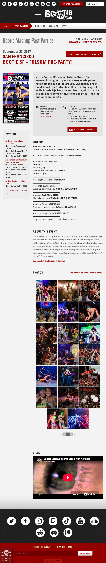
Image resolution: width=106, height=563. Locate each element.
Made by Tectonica (53, 561)
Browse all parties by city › (85, 42)
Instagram (15, 4)
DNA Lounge (45, 116)
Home (6, 26)
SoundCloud (37, 4)
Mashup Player (6, 559)
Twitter (4, 4)
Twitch (21, 4)
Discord (48, 4)
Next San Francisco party (83, 54)
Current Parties (71, 4)
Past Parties (21, 26)
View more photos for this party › (86, 272)
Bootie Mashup (58, 14)
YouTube (32, 4)
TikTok (26, 4)
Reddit (43, 4)
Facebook (10, 4)
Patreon (54, 4)
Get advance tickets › (85, 130)
